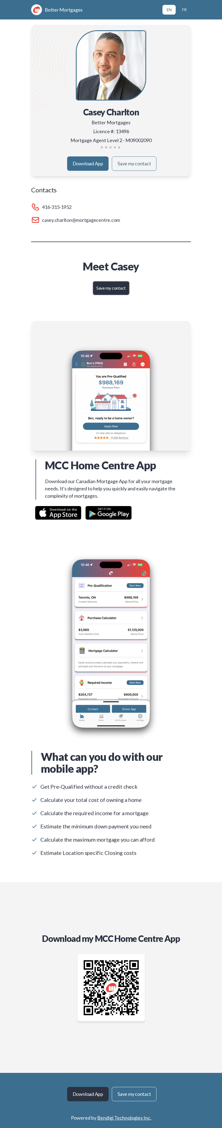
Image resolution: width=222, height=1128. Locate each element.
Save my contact (134, 163)
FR (184, 9)
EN (169, 9)
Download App (88, 163)
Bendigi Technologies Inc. (124, 1118)
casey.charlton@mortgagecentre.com (81, 220)
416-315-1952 (56, 207)
